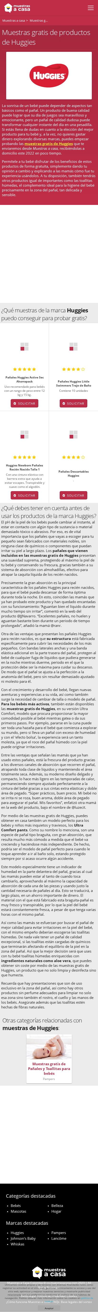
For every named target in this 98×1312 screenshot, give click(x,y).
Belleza (57, 1205)
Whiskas (17, 1244)
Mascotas (18, 1211)
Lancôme (58, 1238)
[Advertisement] (49, 254)
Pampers (58, 1232)
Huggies (17, 1232)
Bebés (16, 1205)
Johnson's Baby (23, 1238)
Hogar (56, 1211)
